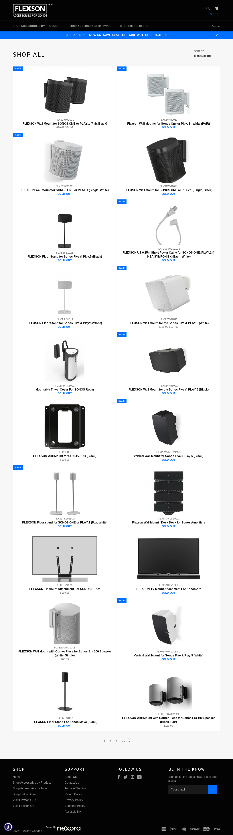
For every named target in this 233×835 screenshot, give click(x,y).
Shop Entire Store (24, 794)
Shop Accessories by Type (30, 788)
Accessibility (73, 811)
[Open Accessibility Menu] (8, 826)
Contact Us (72, 782)
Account (216, 26)
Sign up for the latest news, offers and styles (192, 778)
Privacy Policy (74, 800)
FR (218, 14)
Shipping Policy (75, 805)
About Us (71, 776)
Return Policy (73, 794)
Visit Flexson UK (23, 805)
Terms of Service (75, 788)
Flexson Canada (31, 830)
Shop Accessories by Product (32, 782)
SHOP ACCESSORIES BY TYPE (90, 26)
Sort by (199, 51)
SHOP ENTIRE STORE (134, 26)
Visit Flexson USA (24, 800)
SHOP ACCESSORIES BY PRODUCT (36, 26)
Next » (125, 741)
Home (17, 776)
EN (210, 14)
